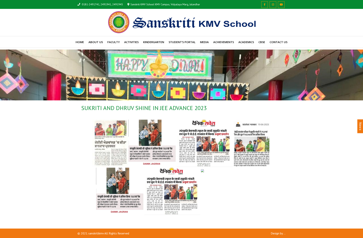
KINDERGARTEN (153, 42)
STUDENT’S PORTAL (182, 42)
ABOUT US (95, 42)
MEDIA (204, 42)
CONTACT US (278, 42)
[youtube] (281, 4)
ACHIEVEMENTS (223, 42)
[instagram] (273, 4)
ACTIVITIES (131, 42)
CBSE (261, 42)
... (284, 233)
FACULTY (113, 42)
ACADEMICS (246, 42)
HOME (80, 42)
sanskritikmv (96, 233)
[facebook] (264, 4)
